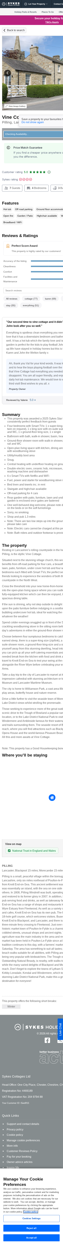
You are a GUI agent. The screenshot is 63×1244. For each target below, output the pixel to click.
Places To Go (48, 12)
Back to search (16, 30)
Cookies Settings (31, 1218)
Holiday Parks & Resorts (25, 12)
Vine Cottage (16, 117)
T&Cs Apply (52, 22)
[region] (31, 1206)
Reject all (31, 1228)
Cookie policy (31, 1211)
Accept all (31, 1237)
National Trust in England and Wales (34, 850)
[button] (7, 73)
